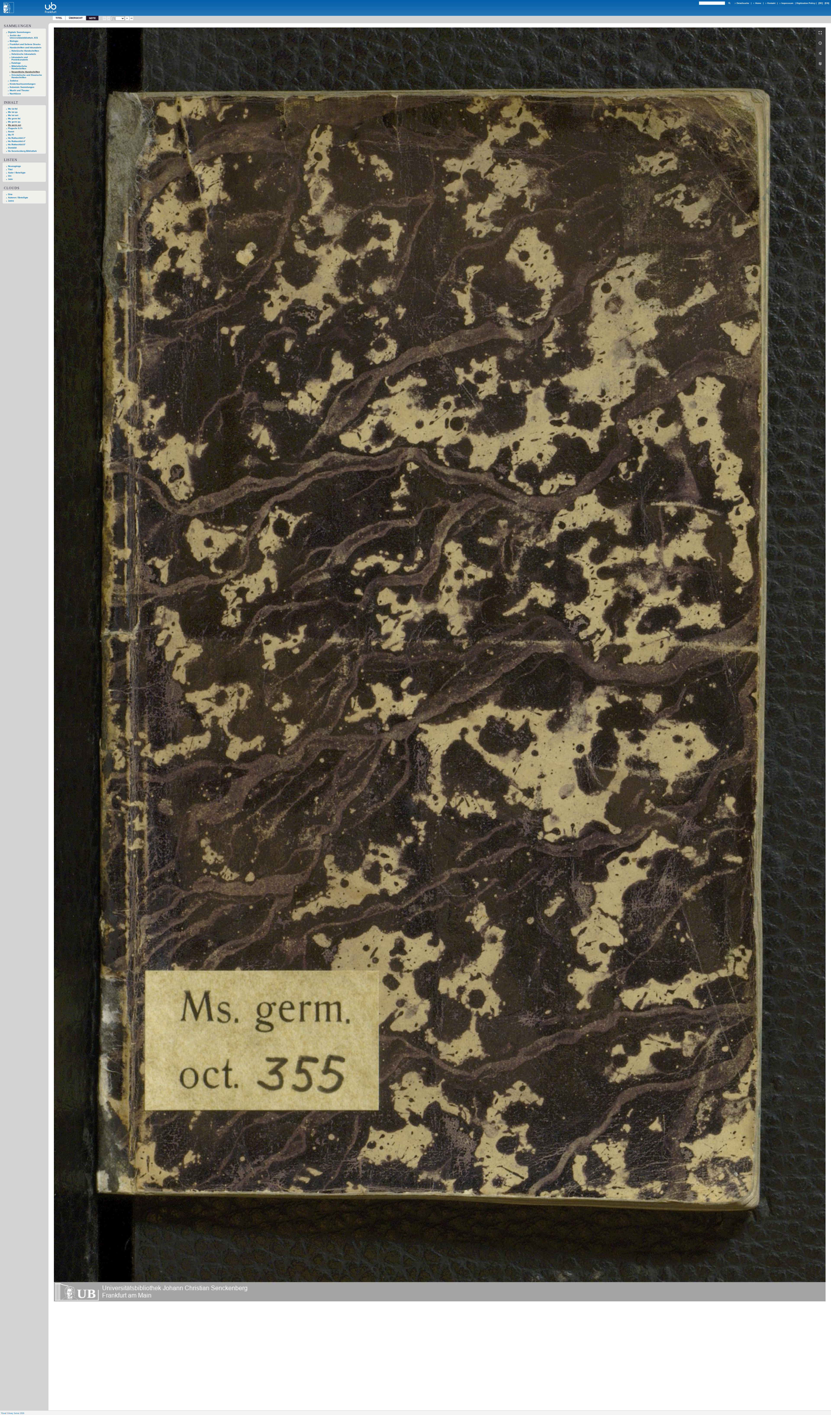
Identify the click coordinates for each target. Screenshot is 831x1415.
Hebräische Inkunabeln (23, 54)
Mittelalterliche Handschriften (19, 67)
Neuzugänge (14, 166)
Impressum (787, 3)
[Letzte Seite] (131, 18)
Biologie (14, 41)
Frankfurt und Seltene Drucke (25, 44)
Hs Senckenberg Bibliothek (22, 151)
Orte (10, 194)
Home (758, 3)
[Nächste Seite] (127, 18)
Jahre (11, 201)
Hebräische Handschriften (25, 51)
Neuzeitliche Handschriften (25, 72)
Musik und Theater (19, 90)
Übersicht (76, 17)
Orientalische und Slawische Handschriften (26, 76)
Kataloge (16, 63)
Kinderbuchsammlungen (22, 84)
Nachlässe (15, 93)
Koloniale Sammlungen (22, 87)
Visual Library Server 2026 (12, 1413)
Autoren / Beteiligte (18, 197)
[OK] (729, 3)
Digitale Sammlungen (19, 32)
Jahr (10, 179)
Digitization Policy (805, 3)
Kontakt (771, 3)
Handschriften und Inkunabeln (25, 47)
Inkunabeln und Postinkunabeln (19, 58)
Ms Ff (11, 135)
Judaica (14, 80)
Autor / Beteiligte (17, 172)
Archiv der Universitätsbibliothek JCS (24, 36)
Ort (9, 176)
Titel (59, 17)
